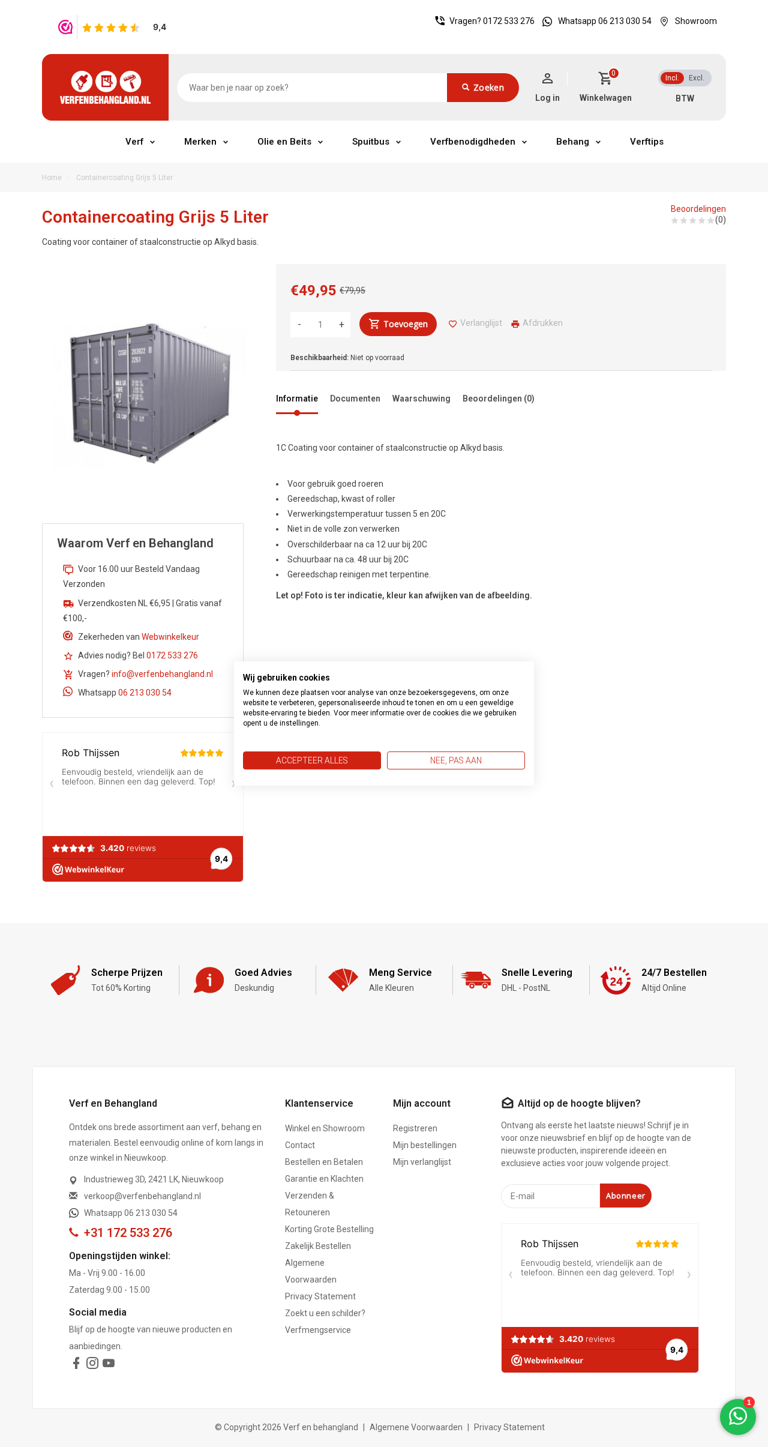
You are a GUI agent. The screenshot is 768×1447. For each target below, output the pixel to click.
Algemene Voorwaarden (311, 1271)
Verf (134, 141)
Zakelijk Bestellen (318, 1246)
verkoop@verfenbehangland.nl (142, 1196)
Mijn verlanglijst (422, 1162)
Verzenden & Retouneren (309, 1204)
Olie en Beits (284, 141)
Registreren (415, 1128)
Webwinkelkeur (170, 637)
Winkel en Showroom (325, 1128)
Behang (572, 141)
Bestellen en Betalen (324, 1162)
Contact (300, 1145)
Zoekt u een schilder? (325, 1313)
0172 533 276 (509, 21)
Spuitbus (370, 141)
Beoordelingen (698, 208)
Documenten (355, 398)
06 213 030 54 (145, 692)
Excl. (696, 78)
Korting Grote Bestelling (329, 1229)
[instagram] (92, 1365)
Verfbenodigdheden (472, 141)
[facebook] (76, 1365)
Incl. (672, 78)
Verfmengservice (318, 1330)
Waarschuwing (421, 398)
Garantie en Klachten (324, 1179)
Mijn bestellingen (425, 1145)
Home (52, 177)
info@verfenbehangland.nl (162, 674)
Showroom (696, 21)
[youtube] (108, 1365)
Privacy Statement (320, 1296)
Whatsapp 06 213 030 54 (605, 21)
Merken (200, 141)
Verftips (647, 141)
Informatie (297, 398)
